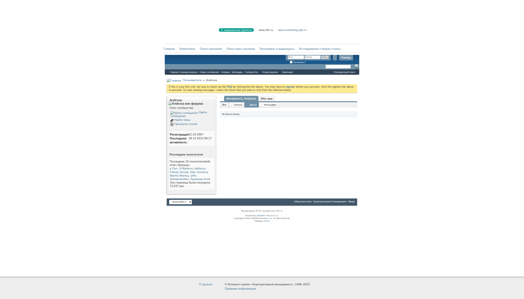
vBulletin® (261, 216)
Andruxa (238, 105)
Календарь (237, 72)
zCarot (267, 221)
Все (224, 104)
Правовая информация (240, 288)
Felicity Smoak (179, 172)
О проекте (206, 284)
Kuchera (202, 172)
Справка (225, 72)
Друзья (253, 105)
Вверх (351, 201)
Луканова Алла (200, 179)
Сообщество (251, 72)
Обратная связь (303, 201)
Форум (173, 66)
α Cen (173, 168)
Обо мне (267, 98)
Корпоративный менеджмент (330, 201)
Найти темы (182, 119)
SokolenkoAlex (179, 179)
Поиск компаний (211, 48)
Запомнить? (299, 62)
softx (193, 175)
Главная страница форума (184, 72)
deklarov (199, 168)
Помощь (346, 57)
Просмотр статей (185, 124)
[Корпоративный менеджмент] (187, 32)
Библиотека (187, 48)
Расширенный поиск (344, 72)
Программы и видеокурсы (277, 48)
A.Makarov (186, 168)
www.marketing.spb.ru (292, 30)
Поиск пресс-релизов (240, 48)
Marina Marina (179, 175)
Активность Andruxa (241, 98)
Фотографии (270, 105)
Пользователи (192, 80)
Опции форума (270, 72)
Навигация (287, 72)
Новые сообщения (209, 72)
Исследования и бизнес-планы (320, 48)
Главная (169, 48)
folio (192, 172)
